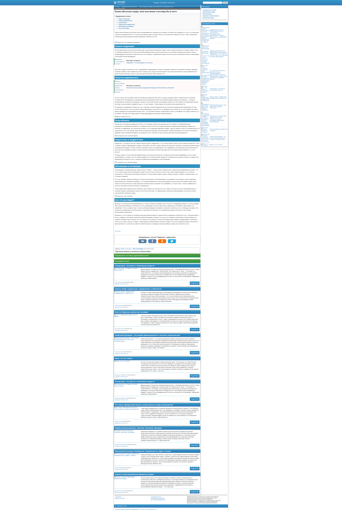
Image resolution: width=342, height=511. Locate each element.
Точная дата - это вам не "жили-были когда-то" (135, 266)
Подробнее (195, 283)
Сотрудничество (156, 497)
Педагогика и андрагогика (127, 24)
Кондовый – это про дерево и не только (139, 62)
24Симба (121, 2)
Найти (225, 2)
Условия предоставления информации (127, 509)
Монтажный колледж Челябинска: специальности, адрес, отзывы (143, 451)
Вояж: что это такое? (123, 358)
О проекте (163, 3)
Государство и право (209, 10)
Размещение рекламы (157, 498)
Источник (118, 231)
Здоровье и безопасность (121, 284)
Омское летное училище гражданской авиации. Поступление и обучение (150, 87)
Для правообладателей (158, 499)
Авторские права (208, 18)
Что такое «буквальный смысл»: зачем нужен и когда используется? (144, 405)
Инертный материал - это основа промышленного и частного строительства (147, 335)
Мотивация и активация (126, 26)
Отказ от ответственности (148, 509)
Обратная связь (120, 498)
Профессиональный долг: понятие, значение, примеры (138, 428)
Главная (156, 3)
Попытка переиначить (125, 20)
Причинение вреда (209, 12)
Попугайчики (123, 22)
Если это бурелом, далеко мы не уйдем (131, 312)
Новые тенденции (124, 19)
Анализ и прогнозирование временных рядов (134, 474)
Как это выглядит (124, 28)
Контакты (171, 3)
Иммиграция (207, 14)
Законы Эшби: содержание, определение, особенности (138, 289)
